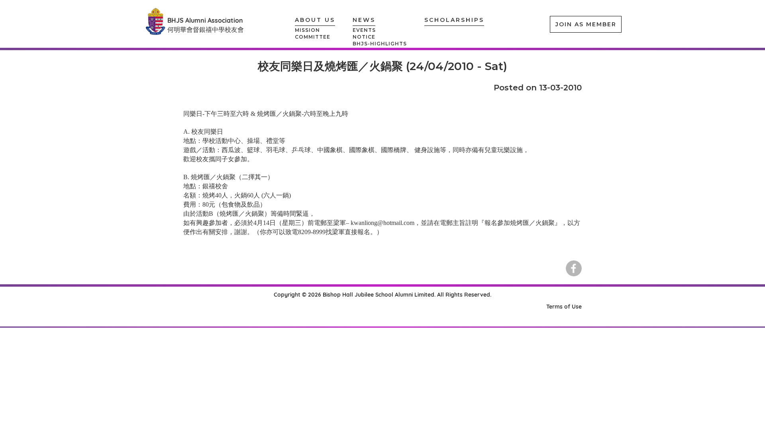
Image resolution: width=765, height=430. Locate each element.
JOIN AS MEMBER (585, 24)
